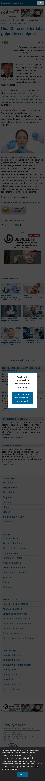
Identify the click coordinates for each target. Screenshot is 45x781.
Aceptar (22, 775)
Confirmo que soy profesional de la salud (22, 397)
